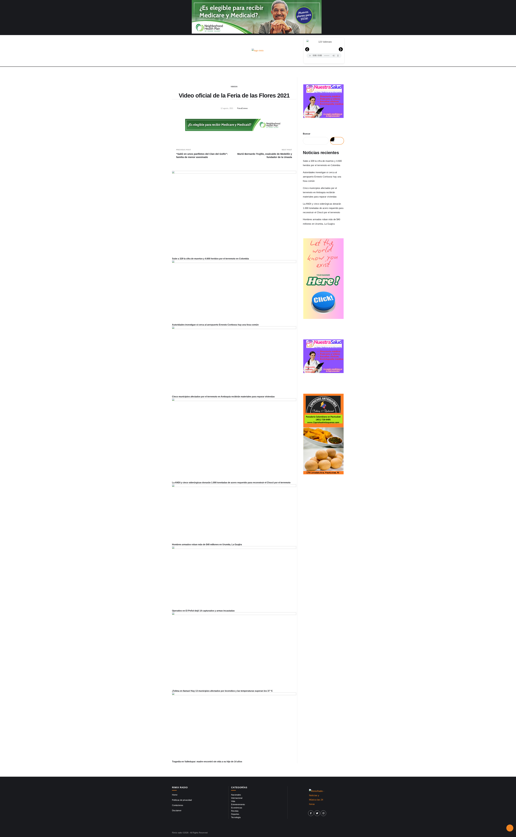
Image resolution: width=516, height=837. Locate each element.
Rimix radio (177, 832)
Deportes (235, 814)
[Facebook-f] (311, 813)
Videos (234, 87)
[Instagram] (323, 813)
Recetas (235, 811)
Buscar (306, 134)
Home (174, 795)
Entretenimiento (238, 804)
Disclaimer (176, 810)
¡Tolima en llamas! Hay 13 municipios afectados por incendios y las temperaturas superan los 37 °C (222, 691)
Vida (233, 801)
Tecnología (236, 817)
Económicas (236, 808)
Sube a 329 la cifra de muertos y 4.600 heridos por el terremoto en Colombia (210, 259)
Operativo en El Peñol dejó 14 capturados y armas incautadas (203, 611)
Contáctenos (177, 805)
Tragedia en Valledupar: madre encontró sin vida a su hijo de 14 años (207, 761)
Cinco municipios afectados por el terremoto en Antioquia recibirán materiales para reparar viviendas (223, 396)
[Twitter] (317, 813)
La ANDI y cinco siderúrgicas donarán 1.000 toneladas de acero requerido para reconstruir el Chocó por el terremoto (231, 482)
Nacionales (236, 795)
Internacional (236, 798)
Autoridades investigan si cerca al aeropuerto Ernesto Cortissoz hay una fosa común (215, 325)
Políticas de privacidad (182, 800)
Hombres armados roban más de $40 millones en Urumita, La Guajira (207, 544)
